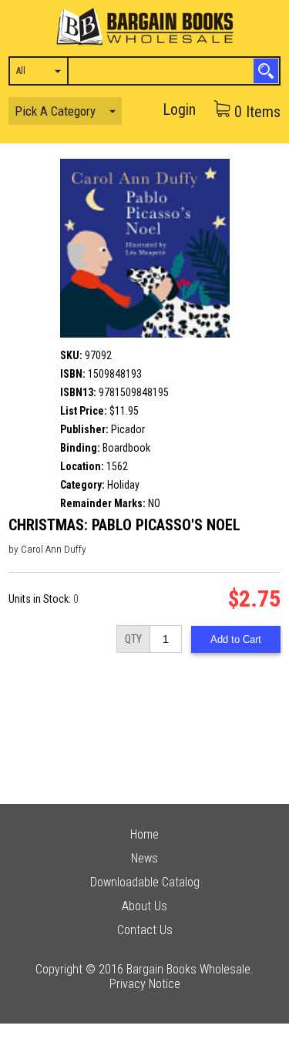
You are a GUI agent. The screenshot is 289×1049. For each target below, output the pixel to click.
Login (179, 109)
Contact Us (145, 930)
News (144, 858)
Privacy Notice (144, 984)
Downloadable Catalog (145, 882)
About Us (144, 906)
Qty (133, 639)
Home (144, 834)
